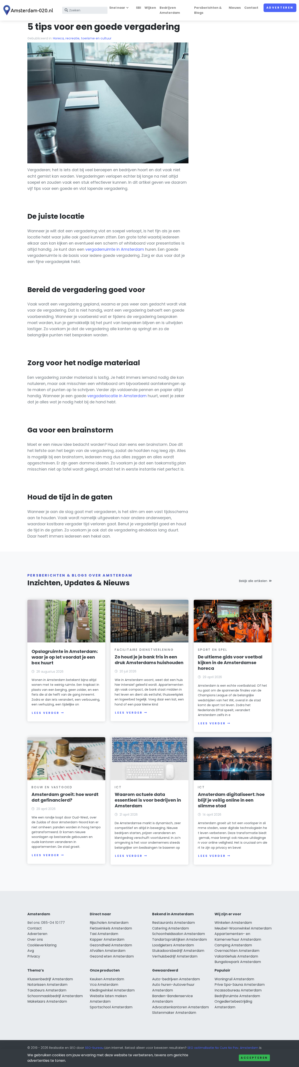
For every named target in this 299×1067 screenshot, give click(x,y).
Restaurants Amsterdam (173, 922)
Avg (30, 950)
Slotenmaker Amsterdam (174, 1012)
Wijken (150, 7)
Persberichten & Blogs (208, 10)
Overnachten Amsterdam (237, 950)
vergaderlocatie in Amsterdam (117, 396)
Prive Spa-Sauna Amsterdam (240, 984)
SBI (138, 7)
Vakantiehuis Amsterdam (236, 956)
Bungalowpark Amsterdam (238, 961)
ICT (118, 787)
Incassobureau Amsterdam (238, 990)
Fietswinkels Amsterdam (111, 928)
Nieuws (235, 7)
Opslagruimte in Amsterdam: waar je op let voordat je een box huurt (65, 657)
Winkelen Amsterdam (233, 922)
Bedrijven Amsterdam (170, 10)
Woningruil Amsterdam (234, 979)
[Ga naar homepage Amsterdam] (29, 10)
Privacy (33, 956)
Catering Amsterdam (170, 928)
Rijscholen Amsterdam (109, 922)
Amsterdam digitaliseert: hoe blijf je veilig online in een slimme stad (231, 800)
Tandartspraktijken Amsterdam (179, 939)
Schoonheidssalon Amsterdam (178, 933)
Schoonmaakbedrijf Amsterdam (55, 995)
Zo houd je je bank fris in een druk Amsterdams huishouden (149, 660)
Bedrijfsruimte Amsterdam (237, 995)
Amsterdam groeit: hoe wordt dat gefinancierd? (65, 797)
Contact (251, 7)
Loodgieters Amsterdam (173, 945)
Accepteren (254, 1058)
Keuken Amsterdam (107, 979)
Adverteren (280, 7)
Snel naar (117, 7)
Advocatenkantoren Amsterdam (180, 1007)
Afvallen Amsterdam (107, 950)
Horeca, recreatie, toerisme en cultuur (82, 38)
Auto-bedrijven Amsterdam (176, 979)
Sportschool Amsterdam (111, 1007)
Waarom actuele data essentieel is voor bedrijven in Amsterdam (148, 800)
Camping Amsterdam (233, 945)
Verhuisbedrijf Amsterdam (174, 956)
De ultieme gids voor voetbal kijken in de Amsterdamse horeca (230, 662)
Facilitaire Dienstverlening (144, 649)
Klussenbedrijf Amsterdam (50, 979)
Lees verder (45, 713)
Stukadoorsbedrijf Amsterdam (178, 950)
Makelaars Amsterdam (47, 1001)
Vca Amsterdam (104, 984)
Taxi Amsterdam (104, 933)
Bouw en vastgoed (52, 787)
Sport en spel (212, 649)
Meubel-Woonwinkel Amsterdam (243, 928)
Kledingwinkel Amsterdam (112, 990)
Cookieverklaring (41, 945)
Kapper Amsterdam (107, 939)
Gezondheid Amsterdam (111, 945)
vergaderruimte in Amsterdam (114, 249)
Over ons (35, 939)
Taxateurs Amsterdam (46, 990)
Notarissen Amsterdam (47, 984)
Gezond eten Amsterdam (112, 956)
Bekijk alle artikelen (253, 581)
